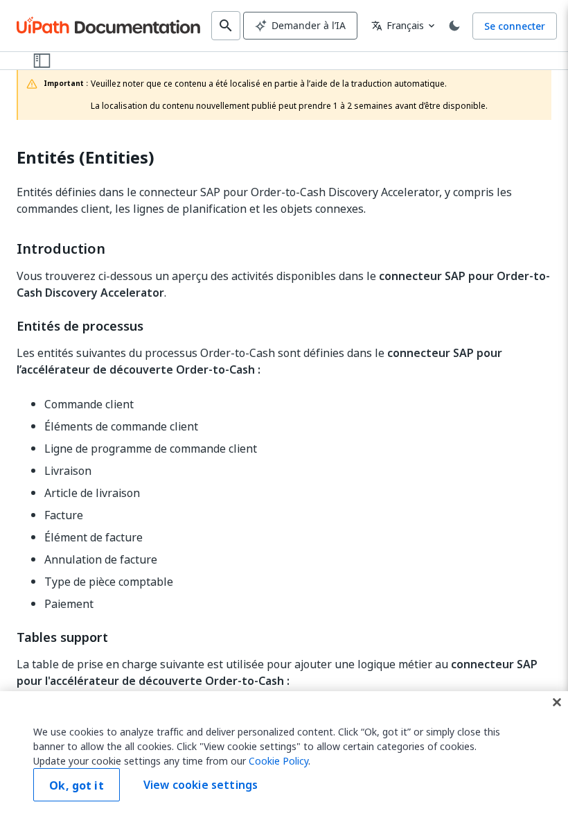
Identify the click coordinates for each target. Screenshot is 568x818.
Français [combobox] (397, 25)
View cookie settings (200, 784)
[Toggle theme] (454, 25)
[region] (284, 754)
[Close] (557, 702)
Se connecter (514, 26)
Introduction (61, 249)
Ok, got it (76, 785)
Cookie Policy (278, 761)
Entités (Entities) (85, 157)
